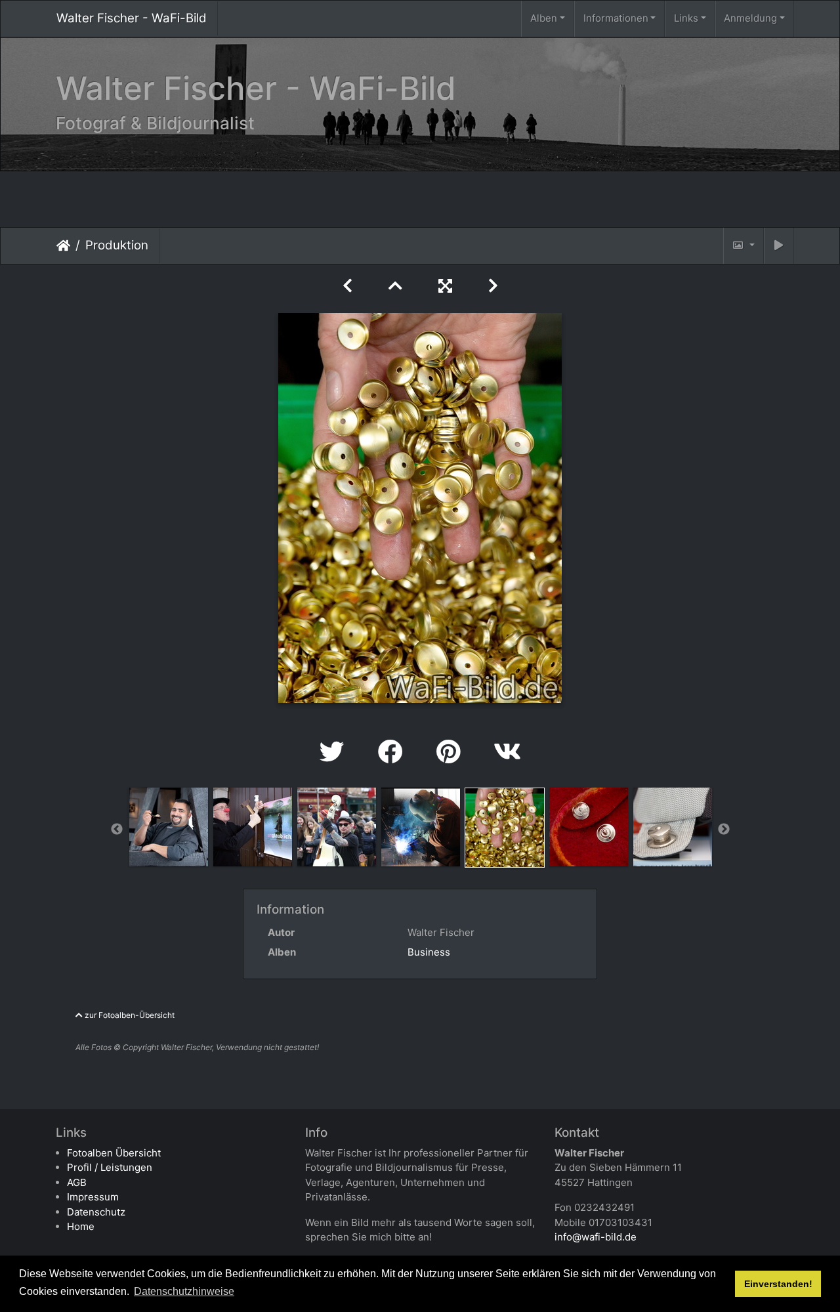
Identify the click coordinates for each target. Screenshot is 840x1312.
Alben (543, 18)
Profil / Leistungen (109, 1167)
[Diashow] (779, 246)
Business (429, 952)
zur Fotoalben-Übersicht (129, 1015)
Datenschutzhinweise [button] (184, 1291)
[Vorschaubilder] (398, 285)
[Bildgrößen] (743, 246)
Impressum (93, 1197)
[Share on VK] (507, 752)
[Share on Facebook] (394, 752)
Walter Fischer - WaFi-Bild (131, 18)
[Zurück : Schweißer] (350, 285)
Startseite (63, 245)
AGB (77, 1182)
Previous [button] (116, 829)
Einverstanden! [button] (778, 1284)
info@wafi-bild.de (596, 1237)
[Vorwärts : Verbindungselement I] (493, 285)
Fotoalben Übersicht (114, 1153)
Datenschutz (96, 1212)
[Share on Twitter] (335, 752)
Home (80, 1226)
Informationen (615, 18)
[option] (169, 827)
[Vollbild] (447, 285)
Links (686, 18)
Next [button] (723, 829)
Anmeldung (750, 18)
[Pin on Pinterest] (451, 752)
